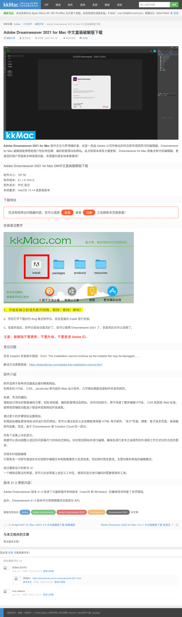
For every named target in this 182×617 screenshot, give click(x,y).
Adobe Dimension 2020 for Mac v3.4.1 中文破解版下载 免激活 (135, 524)
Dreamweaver (96, 512)
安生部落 (63, 612)
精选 (58, 4)
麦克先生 (27, 581)
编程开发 (39, 23)
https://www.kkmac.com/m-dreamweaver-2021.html (57, 578)
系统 (94, 4)
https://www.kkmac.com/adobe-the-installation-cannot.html (65, 364)
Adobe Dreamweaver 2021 (72, 512)
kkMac (20, 4)
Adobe (25, 512)
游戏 (82, 4)
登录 (175, 13)
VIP (46, 4)
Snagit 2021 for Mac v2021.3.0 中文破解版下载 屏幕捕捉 (43, 524)
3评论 (85, 37)
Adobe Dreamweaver (43, 512)
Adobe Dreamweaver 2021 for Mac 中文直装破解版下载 (53, 32)
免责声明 (53, 612)
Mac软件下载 (84, 612)
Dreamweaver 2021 (118, 512)
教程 (107, 4)
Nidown (72, 612)
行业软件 (27, 23)
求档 (119, 4)
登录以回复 (48, 571)
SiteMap (96, 612)
